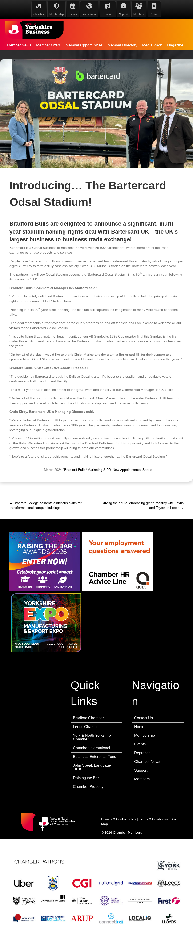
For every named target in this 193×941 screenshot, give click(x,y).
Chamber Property (88, 787)
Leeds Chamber (86, 727)
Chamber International (91, 748)
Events (140, 744)
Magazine (175, 45)
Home (139, 727)
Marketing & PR (99, 470)
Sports (147, 470)
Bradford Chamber (88, 718)
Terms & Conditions (153, 819)
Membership (144, 735)
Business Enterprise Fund (94, 757)
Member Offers (48, 45)
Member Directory (122, 45)
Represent (143, 753)
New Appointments (127, 470)
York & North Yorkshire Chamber (92, 737)
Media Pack (152, 45)
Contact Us (143, 718)
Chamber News (147, 762)
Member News (19, 45)
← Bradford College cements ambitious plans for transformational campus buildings (45, 505)
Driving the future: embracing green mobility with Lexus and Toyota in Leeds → (143, 505)
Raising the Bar (86, 778)
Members (142, 779)
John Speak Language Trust (92, 767)
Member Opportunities (84, 45)
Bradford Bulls (74, 470)
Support (140, 770)
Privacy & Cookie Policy (118, 819)
